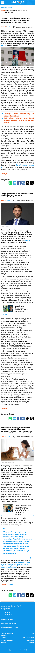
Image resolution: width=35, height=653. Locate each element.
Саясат (4, 585)
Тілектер (3, 637)
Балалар (31, 642)
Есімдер (3, 642)
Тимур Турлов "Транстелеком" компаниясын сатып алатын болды (21, 308)
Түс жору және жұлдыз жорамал (8, 634)
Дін (33, 634)
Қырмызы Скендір (7, 414)
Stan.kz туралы (7, 619)
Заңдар (10, 585)
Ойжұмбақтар (30, 640)
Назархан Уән (5, 180)
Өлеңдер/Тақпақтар (7, 640)
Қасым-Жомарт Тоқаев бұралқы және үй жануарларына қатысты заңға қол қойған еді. (16, 564)
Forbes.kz (27, 240)
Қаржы (4, 408)
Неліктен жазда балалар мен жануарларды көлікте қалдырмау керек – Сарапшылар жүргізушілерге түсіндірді (23, 509)
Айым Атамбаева (7, 591)
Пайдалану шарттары (9, 627)
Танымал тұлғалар (28, 637)
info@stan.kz (5, 609)
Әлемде (4, 174)
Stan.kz (3, 46)
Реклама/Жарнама (8, 623)
